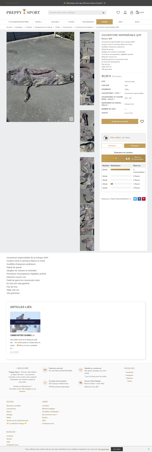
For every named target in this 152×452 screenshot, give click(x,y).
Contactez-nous (48, 423)
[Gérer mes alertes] (125, 12)
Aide (120, 22)
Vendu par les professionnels (17, 420)
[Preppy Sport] (23, 12)
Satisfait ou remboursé (92, 368)
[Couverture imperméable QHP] (71, 119)
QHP (110, 39)
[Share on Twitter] (135, 199)
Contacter (135, 146)
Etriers (9, 412)
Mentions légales (48, 409)
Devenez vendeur (12, 3)
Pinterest (129, 378)
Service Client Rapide (92, 381)
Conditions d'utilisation (50, 412)
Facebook (129, 372)
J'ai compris (117, 449)
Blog (137, 22)
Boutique (112, 146)
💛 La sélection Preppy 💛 (16, 423)
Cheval (38, 22)
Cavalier (54, 22)
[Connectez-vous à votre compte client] (131, 12)
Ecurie (71, 22)
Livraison (45, 406)
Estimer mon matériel (19, 22)
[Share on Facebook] (139, 199)
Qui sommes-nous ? (49, 414)
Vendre (104, 22)
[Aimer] (142, 121)
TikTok (129, 381)
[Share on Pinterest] (143, 199)
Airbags (9, 414)
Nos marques (88, 22)
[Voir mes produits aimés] (118, 12)
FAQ (43, 420)
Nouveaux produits (14, 406)
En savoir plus (103, 449)
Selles (9, 417)
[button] (72, 77)
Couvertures (11, 409)
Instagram (129, 375)
